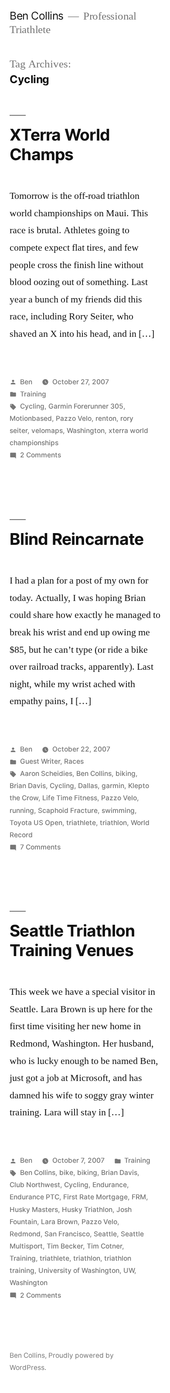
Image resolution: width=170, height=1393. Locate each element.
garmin (113, 786)
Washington (86, 430)
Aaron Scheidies (46, 773)
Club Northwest (35, 1185)
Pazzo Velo (74, 418)
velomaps (47, 430)
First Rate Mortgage (95, 1197)
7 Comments (40, 847)
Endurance (109, 1185)
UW (128, 1270)
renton (105, 418)
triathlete (81, 823)
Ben (26, 382)
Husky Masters (34, 1209)
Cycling (32, 406)
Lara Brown (59, 1222)
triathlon (113, 823)
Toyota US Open (36, 823)
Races (74, 761)
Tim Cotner (104, 1246)
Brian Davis (28, 786)
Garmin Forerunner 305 (85, 406)
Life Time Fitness (69, 798)
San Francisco (67, 1234)
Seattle (105, 1234)
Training (33, 394)
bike (66, 1172)
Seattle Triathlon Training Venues (72, 940)
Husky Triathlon (87, 1209)
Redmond (25, 1234)
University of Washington (78, 1270)
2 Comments (40, 455)
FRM (139, 1197)
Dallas (88, 786)
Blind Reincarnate (76, 539)
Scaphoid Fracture (68, 810)
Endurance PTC (34, 1197)
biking (126, 773)
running (22, 810)
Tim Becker (65, 1246)
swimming (118, 810)
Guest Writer (40, 761)
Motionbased (31, 418)
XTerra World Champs (60, 144)
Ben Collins (37, 15)
